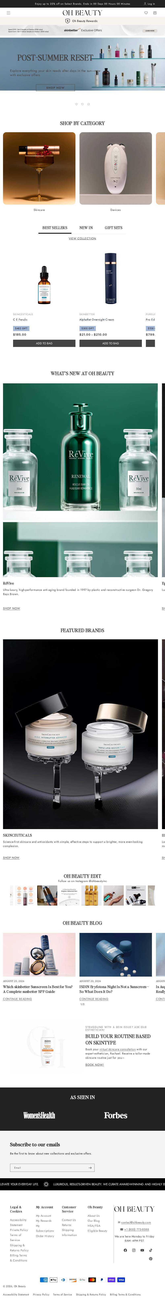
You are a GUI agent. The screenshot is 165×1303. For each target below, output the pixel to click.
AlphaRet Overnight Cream (96, 320)
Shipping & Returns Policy (19, 1247)
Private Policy (19, 1230)
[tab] (54, 229)
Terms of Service (15, 1237)
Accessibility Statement (18, 1222)
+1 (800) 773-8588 (136, 1229)
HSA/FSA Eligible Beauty (97, 1228)
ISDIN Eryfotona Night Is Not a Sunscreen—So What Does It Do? (114, 988)
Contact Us (69, 1220)
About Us (94, 1216)
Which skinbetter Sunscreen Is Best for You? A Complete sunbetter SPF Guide (38, 988)
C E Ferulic (20, 320)
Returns (66, 1225)
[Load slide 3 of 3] (89, 104)
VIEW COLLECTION (82, 238)
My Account (44, 1216)
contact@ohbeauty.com (136, 1222)
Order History (45, 1236)
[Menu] (8, 13)
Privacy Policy (41, 1294)
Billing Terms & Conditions (18, 1257)
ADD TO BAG (110, 343)
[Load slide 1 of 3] (76, 104)
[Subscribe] (90, 1168)
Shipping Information (69, 1232)
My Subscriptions (45, 1228)
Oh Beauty (20, 1286)
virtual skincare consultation (118, 1049)
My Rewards (44, 1221)
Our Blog (94, 1221)
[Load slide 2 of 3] (82, 104)
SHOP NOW (11, 608)
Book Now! (95, 1065)
